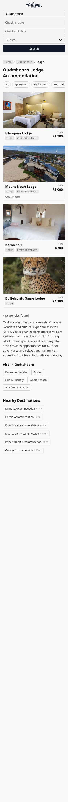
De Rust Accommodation (23, 408)
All (6, 84)
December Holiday (16, 372)
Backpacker (41, 84)
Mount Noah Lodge (21, 186)
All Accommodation (17, 387)
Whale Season (38, 380)
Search (34, 49)
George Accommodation (23, 450)
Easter (37, 372)
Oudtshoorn (24, 62)
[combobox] (34, 13)
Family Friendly (14, 380)
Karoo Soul (14, 245)
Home (7, 62)
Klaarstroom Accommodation (26, 433)
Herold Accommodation (22, 417)
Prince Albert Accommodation (26, 442)
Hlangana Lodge (18, 133)
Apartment (21, 84)
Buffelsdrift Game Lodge (25, 298)
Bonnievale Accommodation (25, 425)
